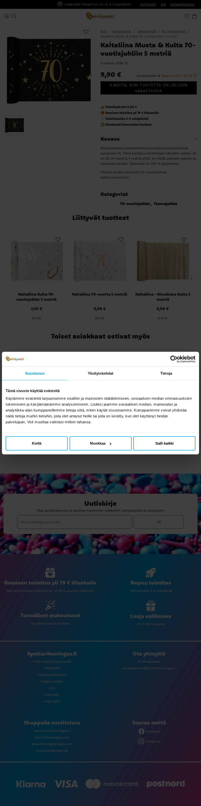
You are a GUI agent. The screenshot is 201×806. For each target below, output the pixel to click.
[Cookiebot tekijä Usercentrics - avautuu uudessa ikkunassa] (173, 359)
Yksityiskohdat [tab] (100, 373)
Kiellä (36, 443)
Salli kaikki (164, 443)
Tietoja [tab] (166, 373)
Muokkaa (97, 443)
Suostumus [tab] (35, 373)
